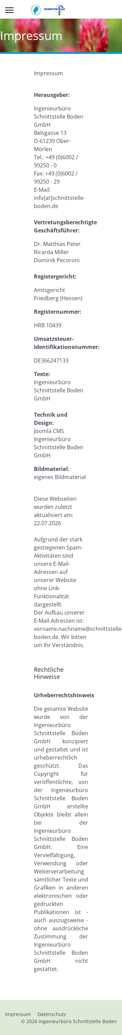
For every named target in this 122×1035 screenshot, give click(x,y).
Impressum (18, 1014)
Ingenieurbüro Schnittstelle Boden (78, 1021)
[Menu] (9, 10)
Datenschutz (52, 1014)
